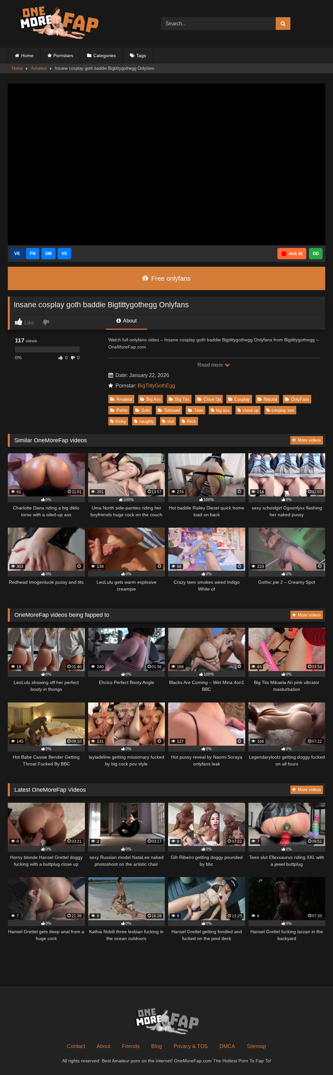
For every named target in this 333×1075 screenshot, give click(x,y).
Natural (270, 399)
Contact (76, 1046)
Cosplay (242, 399)
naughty (146, 421)
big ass (223, 410)
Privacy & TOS (191, 1046)
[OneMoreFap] (74, 23)
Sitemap (256, 1046)
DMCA (227, 1046)
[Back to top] (313, 1055)
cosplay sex (283, 410)
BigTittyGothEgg (156, 385)
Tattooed (172, 410)
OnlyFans (300, 399)
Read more (210, 365)
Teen (198, 410)
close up (251, 410)
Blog (156, 1046)
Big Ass (153, 399)
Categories (104, 55)
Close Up (212, 399)
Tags (141, 55)
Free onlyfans (170, 278)
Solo (145, 410)
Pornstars (63, 55)
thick (191, 421)
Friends (131, 1046)
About (129, 321)
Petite (121, 410)
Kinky (120, 421)
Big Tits (182, 399)
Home (27, 55)
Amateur (39, 68)
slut (170, 421)
